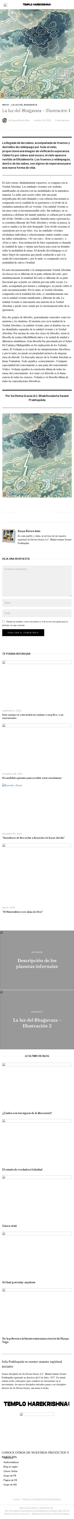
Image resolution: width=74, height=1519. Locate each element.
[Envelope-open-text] (15, 1394)
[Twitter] (30, 512)
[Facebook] (23, 512)
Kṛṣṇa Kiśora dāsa (20, 120)
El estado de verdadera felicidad (22, 1169)
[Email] (51, 512)
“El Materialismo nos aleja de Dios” (22, 911)
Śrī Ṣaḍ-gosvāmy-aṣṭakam (18, 1282)
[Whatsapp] (37, 512)
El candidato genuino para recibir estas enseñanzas (32, 777)
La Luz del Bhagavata (24, 105)
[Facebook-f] (3, 1394)
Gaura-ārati (9, 1225)
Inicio (5, 105)
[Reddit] (44, 512)
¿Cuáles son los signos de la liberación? (27, 1113)
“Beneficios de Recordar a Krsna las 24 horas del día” (33, 837)
